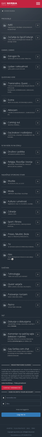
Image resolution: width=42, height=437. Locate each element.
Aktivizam (12, 110)
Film (10, 254)
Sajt (3, 315)
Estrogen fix (14, 56)
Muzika (11, 180)
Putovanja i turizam (17, 294)
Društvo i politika (16, 151)
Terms (33, 428)
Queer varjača (15, 284)
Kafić (10, 24)
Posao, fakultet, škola (18, 234)
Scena (11, 99)
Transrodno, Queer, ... (19, 83)
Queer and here (8, 77)
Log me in (21, 414)
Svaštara (5, 268)
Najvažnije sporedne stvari (13, 175)
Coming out (14, 122)
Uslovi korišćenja (7, 383)
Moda (11, 191)
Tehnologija (14, 273)
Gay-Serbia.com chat (18, 348)
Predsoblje (6, 19)
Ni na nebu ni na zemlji (11, 145)
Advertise (9, 428)
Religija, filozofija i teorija (20, 161)
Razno (11, 304)
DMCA (28, 428)
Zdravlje (12, 211)
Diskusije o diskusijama (19, 321)
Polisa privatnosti (20, 383)
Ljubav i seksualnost (18, 66)
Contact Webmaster (12, 388)
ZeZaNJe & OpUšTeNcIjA (20, 37)
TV (9, 244)
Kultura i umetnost (17, 201)
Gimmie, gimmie (7, 50)
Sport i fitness (14, 221)
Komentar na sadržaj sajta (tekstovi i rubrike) (21, 335)
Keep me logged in (22, 409)
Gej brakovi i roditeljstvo (20, 132)
